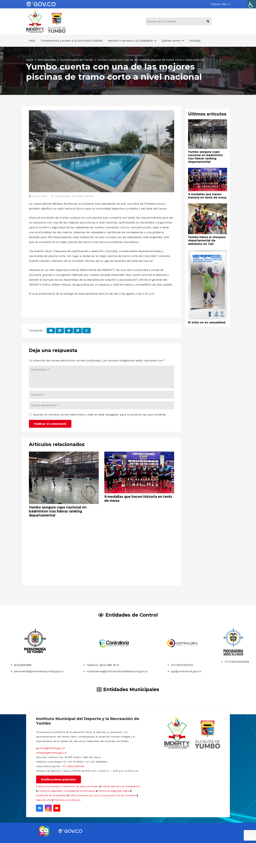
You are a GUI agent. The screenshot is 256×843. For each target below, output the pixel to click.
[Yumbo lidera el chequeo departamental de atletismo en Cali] (207, 205)
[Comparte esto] (60, 330)
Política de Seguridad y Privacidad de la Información (66, 791)
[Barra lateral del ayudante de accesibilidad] (252, 4)
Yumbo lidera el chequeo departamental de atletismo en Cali (207, 240)
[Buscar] (208, 21)
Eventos (89, 196)
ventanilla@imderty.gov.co (51, 752)
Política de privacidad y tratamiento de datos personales (67, 786)
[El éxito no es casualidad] (207, 252)
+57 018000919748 (73, 766)
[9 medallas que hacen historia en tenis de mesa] (139, 454)
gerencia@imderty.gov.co (50, 748)
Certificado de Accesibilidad (51, 795)
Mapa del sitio (43, 800)
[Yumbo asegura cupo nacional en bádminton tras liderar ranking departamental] (64, 454)
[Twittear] (69, 330)
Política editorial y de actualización (121, 786)
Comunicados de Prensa (69, 196)
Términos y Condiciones (67, 800)
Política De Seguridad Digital (113, 791)
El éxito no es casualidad (206, 322)
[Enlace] (41, 4)
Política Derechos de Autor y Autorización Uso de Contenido (102, 795)
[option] (44, 831)
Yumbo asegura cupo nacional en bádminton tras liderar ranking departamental (58, 511)
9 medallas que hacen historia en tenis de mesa (138, 498)
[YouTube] (56, 808)
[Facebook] (39, 808)
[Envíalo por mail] (51, 330)
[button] (220, 4)
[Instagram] (48, 808)
